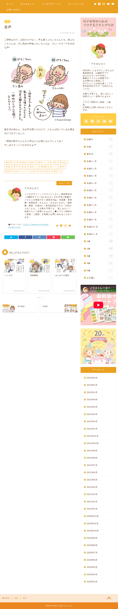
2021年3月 (92, 494)
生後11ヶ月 (99, 234)
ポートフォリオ (76, 4)
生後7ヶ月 (99, 205)
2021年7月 (92, 465)
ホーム (9, 4)
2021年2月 (92, 502)
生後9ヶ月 (99, 220)
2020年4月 (92, 574)
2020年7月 (92, 553)
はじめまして (27, 4)
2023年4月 (92, 378)
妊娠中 (99, 139)
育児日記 (10, 171)
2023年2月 (92, 385)
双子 (48, 171)
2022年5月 (92, 407)
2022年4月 (92, 414)
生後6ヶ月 (99, 198)
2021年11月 (93, 436)
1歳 (99, 241)
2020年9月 (92, 538)
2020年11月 (93, 523)
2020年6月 (92, 560)
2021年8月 (92, 458)
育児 (33, 162)
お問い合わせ (13, 9)
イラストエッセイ (24, 171)
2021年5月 (92, 480)
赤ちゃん (34, 167)
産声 (62, 167)
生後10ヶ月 (99, 227)
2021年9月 (92, 451)
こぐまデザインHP (51, 4)
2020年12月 (93, 516)
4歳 (99, 263)
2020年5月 (92, 567)
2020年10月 (93, 531)
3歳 (99, 256)
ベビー (54, 167)
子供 (16, 167)
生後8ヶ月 (99, 212)
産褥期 (44, 167)
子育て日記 (38, 171)
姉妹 (8, 167)
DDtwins (64, 162)
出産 (7, 21)
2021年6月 (92, 472)
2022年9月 (92, 400)
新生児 (99, 154)
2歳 (99, 249)
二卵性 (53, 162)
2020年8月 (92, 545)
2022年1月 (92, 429)
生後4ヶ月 (99, 183)
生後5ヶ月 (99, 190)
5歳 (99, 271)
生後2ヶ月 (99, 169)
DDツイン (43, 162)
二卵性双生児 (22, 162)
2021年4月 (92, 487)
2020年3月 (92, 582)
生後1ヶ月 (99, 161)
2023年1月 (92, 392)
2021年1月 (92, 509)
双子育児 (10, 162)
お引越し (99, 278)
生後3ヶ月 (99, 176)
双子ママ (58, 171)
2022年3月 (92, 421)
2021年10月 (93, 443)
